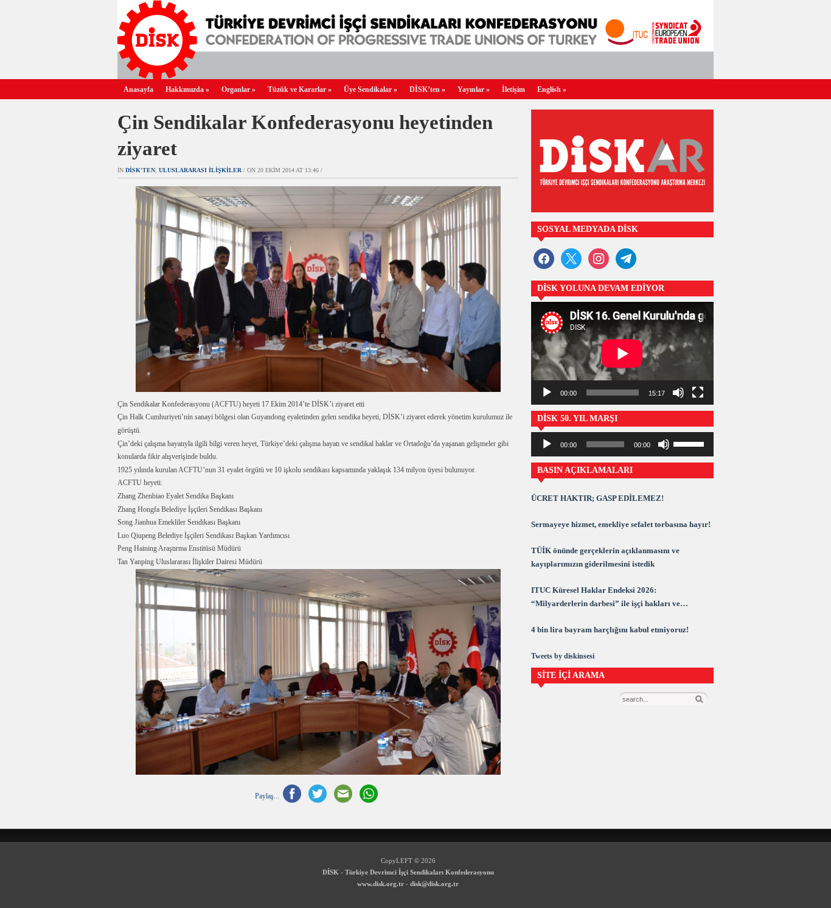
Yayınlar (473, 89)
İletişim (513, 89)
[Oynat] (547, 392)
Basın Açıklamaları (585, 470)
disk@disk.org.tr (434, 883)
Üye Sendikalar (370, 89)
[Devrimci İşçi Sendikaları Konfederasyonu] (415, 76)
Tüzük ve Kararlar (300, 89)
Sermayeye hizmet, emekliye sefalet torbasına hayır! (621, 524)
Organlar (238, 89)
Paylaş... (267, 795)
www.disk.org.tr (380, 883)
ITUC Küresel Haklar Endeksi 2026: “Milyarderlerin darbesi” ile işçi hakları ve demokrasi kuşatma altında (605, 597)
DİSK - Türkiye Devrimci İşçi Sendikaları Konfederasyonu (408, 872)
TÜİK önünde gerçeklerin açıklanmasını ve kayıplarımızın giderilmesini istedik (605, 557)
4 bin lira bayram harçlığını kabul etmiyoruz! (610, 629)
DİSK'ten (140, 170)
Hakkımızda (187, 89)
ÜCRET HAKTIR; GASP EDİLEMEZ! (597, 498)
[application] (622, 353)
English (551, 89)
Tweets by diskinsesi (562, 656)
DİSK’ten (427, 89)
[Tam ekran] (698, 392)
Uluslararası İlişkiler (200, 170)
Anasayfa (138, 89)
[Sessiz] (678, 392)
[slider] (690, 443)
